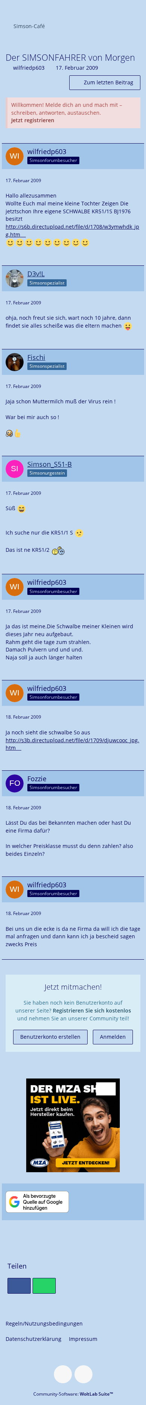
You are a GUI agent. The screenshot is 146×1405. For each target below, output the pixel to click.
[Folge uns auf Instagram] (83, 1374)
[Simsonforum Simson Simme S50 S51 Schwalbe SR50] (3, 8)
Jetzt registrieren (32, 120)
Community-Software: (73, 1394)
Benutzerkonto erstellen (50, 1036)
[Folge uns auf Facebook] (63, 1374)
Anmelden (113, 1036)
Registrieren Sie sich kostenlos (92, 1010)
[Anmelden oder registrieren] (117, 9)
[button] (136, 9)
